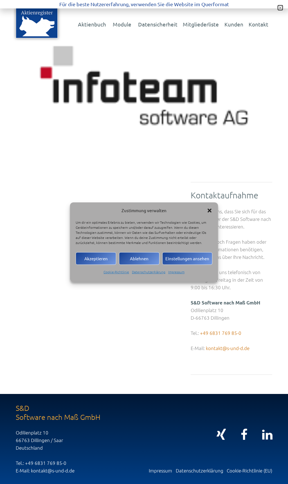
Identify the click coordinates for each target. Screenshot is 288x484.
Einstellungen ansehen (187, 258)
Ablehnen (139, 258)
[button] (209, 210)
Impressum (176, 272)
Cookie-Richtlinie (116, 272)
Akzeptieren (96, 258)
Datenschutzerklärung (148, 272)
